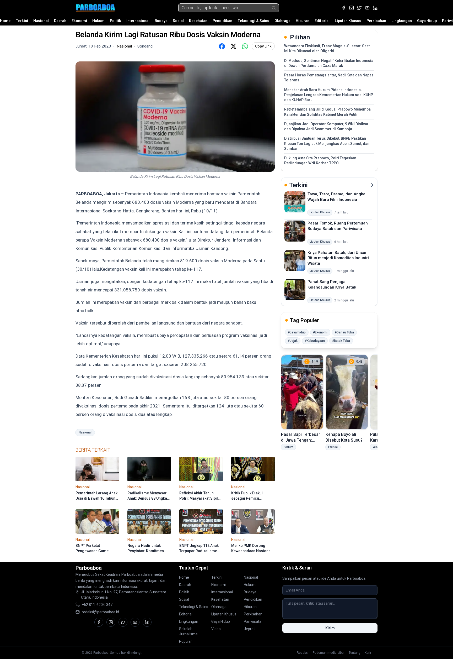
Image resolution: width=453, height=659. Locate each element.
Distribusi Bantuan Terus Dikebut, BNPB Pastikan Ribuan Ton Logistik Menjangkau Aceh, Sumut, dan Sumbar (326, 143)
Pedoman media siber (328, 653)
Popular (185, 641)
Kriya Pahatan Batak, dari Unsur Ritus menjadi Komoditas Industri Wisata (338, 257)
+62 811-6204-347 (97, 605)
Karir (368, 653)
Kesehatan (198, 21)
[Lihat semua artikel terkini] (371, 185)
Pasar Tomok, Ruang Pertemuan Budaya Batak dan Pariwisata (338, 226)
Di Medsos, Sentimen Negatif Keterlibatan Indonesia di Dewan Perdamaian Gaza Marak (328, 63)
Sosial (178, 21)
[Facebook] (343, 8)
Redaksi (303, 653)
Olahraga (282, 21)
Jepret (249, 629)
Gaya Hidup (427, 21)
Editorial (322, 21)
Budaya (161, 21)
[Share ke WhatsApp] (245, 46)
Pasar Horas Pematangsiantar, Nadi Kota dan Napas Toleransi (329, 77)
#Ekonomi (320, 332)
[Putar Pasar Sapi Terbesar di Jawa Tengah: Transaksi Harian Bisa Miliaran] (302, 392)
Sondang (145, 46)
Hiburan (302, 21)
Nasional (41, 21)
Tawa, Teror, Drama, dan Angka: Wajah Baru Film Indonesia (337, 197)
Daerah (60, 21)
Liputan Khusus (348, 21)
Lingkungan (401, 21)
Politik (115, 21)
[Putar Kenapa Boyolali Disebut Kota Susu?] (347, 392)
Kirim (330, 628)
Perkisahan (376, 21)
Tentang (354, 653)
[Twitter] (359, 8)
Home (5, 21)
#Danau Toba (344, 332)
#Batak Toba (341, 341)
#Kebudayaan (315, 341)
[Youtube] (367, 8)
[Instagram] (351, 8)
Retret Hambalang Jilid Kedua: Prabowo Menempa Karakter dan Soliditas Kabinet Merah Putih (327, 111)
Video (216, 629)
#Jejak (293, 341)
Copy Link (263, 46)
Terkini (22, 21)
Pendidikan (222, 21)
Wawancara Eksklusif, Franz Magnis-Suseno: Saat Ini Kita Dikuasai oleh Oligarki (327, 48)
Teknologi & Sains (253, 21)
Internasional (137, 21)
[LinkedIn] (375, 8)
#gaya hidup (297, 332)
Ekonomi (79, 21)
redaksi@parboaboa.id (100, 612)
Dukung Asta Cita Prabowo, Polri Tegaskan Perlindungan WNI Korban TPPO (320, 160)
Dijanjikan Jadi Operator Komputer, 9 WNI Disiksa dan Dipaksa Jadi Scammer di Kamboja (326, 126)
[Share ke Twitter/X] (233, 46)
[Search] (274, 8)
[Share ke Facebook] (221, 46)
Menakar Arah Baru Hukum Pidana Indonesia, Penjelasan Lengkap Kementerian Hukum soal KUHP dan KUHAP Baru (328, 95)
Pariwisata (252, 621)
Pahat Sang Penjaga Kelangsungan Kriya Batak (332, 284)
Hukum (98, 21)
